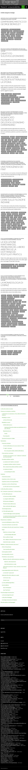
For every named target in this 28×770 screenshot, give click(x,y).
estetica (11, 72)
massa (11, 310)
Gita (12, 217)
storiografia (16, 102)
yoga (23, 228)
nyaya (3, 222)
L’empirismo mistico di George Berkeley (14, 22)
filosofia (22, 97)
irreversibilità (23, 144)
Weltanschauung (5, 103)
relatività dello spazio (17, 321)
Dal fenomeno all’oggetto (8, 501)
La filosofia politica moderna (6, 489)
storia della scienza (18, 113)
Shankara (4, 225)
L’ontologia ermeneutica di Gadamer (9, 599)
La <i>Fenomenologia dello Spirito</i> (9, 725)
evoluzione (4, 143)
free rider (4, 144)
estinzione (15, 141)
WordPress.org (4, 648)
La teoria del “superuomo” (8, 572)
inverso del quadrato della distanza (10, 306)
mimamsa (20, 220)
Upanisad (9, 227)
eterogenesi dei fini (6, 182)
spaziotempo (18, 39)
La (7, 493)
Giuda (13, 182)
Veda (9, 228)
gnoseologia (4, 276)
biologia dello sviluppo (21, 136)
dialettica (5, 72)
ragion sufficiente (22, 318)
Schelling (10, 352)
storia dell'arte (13, 73)
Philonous (10, 37)
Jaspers (20, 217)
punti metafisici (5, 318)
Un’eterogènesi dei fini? (12, 168)
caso (13, 138)
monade (3, 311)
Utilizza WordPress (4, 768)
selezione (4, 151)
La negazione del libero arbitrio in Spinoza (11, 464)
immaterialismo (19, 34)
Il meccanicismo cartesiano (7, 453)
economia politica (10, 161)
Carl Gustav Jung (6, 577)
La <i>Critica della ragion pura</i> (8, 743)
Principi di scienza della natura (9, 503)
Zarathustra (4, 230)
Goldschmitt (11, 144)
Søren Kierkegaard (7, 587)
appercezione (16, 295)
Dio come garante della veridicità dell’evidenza (14, 450)
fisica (23, 275)
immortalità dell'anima (7, 266)
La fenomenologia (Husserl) (7, 595)
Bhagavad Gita (14, 212)
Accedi (2, 640)
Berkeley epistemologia (15, 29)
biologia (3, 48)
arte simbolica (5, 95)
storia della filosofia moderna (19, 50)
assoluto (8, 385)
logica (9, 276)
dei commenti (4, 645)
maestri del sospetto (6, 184)
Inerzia (5, 433)
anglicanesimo (5, 29)
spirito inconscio (21, 390)
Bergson (12, 136)
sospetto (11, 186)
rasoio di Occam (18, 37)
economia (3, 161)
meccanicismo (23, 310)
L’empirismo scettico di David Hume (9, 484)
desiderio (15, 301)
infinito (23, 305)
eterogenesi (16, 181)
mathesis (16, 310)
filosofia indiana (18, 215)
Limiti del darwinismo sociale (10, 564)
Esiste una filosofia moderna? (7, 614)
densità (9, 301)
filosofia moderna (12, 18)
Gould (16, 144)
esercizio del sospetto (7, 181)
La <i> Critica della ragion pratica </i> (8, 751)
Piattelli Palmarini (15, 149)
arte (2, 72)
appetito (23, 295)
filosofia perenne (22, 18)
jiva (24, 217)
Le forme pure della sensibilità (9, 496)
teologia (14, 19)
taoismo (20, 225)
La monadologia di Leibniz (12, 283)
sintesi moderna (5, 153)
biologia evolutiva (6, 138)
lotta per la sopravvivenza (13, 146)
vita (17, 153)
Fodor (23, 143)
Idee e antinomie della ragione (9, 506)
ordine (22, 148)
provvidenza (4, 186)
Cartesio (4, 32)
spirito (9, 354)
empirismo (13, 32)
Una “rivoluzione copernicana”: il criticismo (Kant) (11, 491)
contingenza (18, 300)
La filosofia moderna (7, 408)
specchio (21, 323)
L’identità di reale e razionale (9, 542)
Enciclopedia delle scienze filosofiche (10, 97)
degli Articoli (4, 643)
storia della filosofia (6, 19)
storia (7, 73)
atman (8, 212)
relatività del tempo (6, 321)
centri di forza (11, 298)
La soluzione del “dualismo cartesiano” (11, 461)
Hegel (12, 98)
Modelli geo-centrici (6, 417)
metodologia (21, 48)
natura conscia (5, 388)
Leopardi (18, 182)
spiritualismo (5, 40)
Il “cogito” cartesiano (7, 448)
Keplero (21, 306)
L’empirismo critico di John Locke (8, 479)
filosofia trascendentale (7, 363)
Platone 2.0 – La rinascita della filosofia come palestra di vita (11, 7)
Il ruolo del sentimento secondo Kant (10, 524)
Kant (15, 266)
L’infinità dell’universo (7, 424)
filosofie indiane (5, 217)
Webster (21, 153)
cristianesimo (13, 95)
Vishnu (19, 228)
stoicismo (14, 225)
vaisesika (24, 227)
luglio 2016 (3, 632)
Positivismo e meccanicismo (8, 556)
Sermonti (20, 151)
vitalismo (13, 326)
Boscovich (16, 296)
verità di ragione (5, 326)
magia (12, 276)
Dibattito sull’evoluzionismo (12, 54)
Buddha (9, 214)
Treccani (4, 227)
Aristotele (10, 296)
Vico (16, 186)
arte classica (8, 93)
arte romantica (16, 93)
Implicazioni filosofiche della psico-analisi (10, 575)
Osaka (8, 149)
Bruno (22, 296)
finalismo (13, 303)
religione (3, 73)
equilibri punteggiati (6, 141)
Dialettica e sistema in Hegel (9, 532)
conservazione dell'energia (8, 300)
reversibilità (23, 149)
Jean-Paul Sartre (6, 590)
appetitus (4, 296)
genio (7, 387)
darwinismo (23, 138)
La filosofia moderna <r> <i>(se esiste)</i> (9, 665)
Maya (16, 220)
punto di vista (13, 318)
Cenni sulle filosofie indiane (13, 201)
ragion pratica (14, 267)
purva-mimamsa (20, 222)
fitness (18, 143)
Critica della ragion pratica (8, 264)
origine (3, 149)
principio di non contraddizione (15, 316)
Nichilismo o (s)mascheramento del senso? (9, 544)
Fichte (3, 387)
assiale (3, 212)
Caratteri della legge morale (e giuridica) (11, 513)
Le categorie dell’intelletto (8, 498)
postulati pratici (5, 267)
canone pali (21, 214)
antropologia (4, 18)
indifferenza (13, 387)
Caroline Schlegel (22, 385)
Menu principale (26, 7)
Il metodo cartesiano (6, 443)
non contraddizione (6, 313)
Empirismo (3, 474)
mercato (23, 184)
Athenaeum (14, 385)
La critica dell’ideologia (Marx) (8, 582)
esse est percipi (20, 32)
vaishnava (4, 228)
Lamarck (4, 146)
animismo (4, 295)
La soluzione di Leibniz (7, 469)
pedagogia (7, 163)
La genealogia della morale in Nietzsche (10, 570)
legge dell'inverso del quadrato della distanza (12, 308)
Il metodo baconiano (6, 476)
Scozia (3, 39)
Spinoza (3, 324)
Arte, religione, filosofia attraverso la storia (13, 79)
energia (24, 301)
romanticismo (13, 388)
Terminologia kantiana (6, 508)
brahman (4, 214)
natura (19, 387)
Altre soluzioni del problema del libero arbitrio (12, 466)
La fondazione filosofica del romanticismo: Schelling (10, 372)
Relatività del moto (7, 431)
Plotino (13, 222)
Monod (3, 148)
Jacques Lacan (6, 580)
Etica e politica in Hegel (8, 537)
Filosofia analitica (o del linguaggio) (8, 602)
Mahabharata (10, 220)
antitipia (9, 295)
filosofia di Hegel (5, 98)
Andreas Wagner (5, 136)
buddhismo (15, 214)
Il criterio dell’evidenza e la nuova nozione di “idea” (13, 445)
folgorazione (5, 305)
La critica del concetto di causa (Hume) (11, 486)
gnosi (15, 217)
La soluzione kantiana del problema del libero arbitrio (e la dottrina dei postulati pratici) (13, 248)
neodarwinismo (16, 148)
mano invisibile (16, 184)
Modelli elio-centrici (6, 422)
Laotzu (3, 220)
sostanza (4, 323)
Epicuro (3, 215)
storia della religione (6, 102)
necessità (9, 148)
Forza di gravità (6, 436)
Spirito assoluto (5, 100)
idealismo (12, 34)
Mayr (22, 146)
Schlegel (4, 390)
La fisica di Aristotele (7, 420)
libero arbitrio (21, 266)
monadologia (11, 278)
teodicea (9, 324)
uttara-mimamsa (16, 227)
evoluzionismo (12, 143)
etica (2, 238)
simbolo (9, 390)
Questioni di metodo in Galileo (8, 438)
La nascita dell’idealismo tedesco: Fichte (10, 522)
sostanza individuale (12, 323)
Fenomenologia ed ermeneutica (7, 592)
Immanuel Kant (22, 264)
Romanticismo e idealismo (6, 519)
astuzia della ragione (18, 179)
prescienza (4, 316)
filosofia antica (5, 194)
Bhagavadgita (23, 212)
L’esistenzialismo (5, 585)
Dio (8, 32)
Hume (3, 34)
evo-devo (21, 141)
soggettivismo (10, 39)
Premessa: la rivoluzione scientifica (8, 411)
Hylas (7, 34)
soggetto (4, 354)
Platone (8, 222)
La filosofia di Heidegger (7, 597)
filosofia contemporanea (11, 48)
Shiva (9, 225)
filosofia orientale (19, 195)
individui (18, 305)
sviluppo (12, 153)
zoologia (8, 115)
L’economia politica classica (7, 554)
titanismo (15, 354)
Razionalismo (3, 440)
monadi (8, 311)
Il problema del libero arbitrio (8, 459)
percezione (4, 37)
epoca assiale (10, 215)
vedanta (14, 228)
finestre (18, 303)
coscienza (4, 301)
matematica (17, 276)
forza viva (12, 305)
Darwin (17, 138)
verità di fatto (22, 324)
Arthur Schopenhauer (6, 179)
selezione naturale (12, 151)
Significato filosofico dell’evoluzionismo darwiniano (12, 121)
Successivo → (17, 396)
